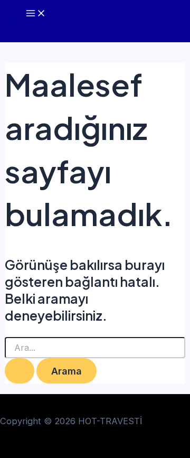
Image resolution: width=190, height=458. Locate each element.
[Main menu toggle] (36, 13)
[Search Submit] (19, 371)
